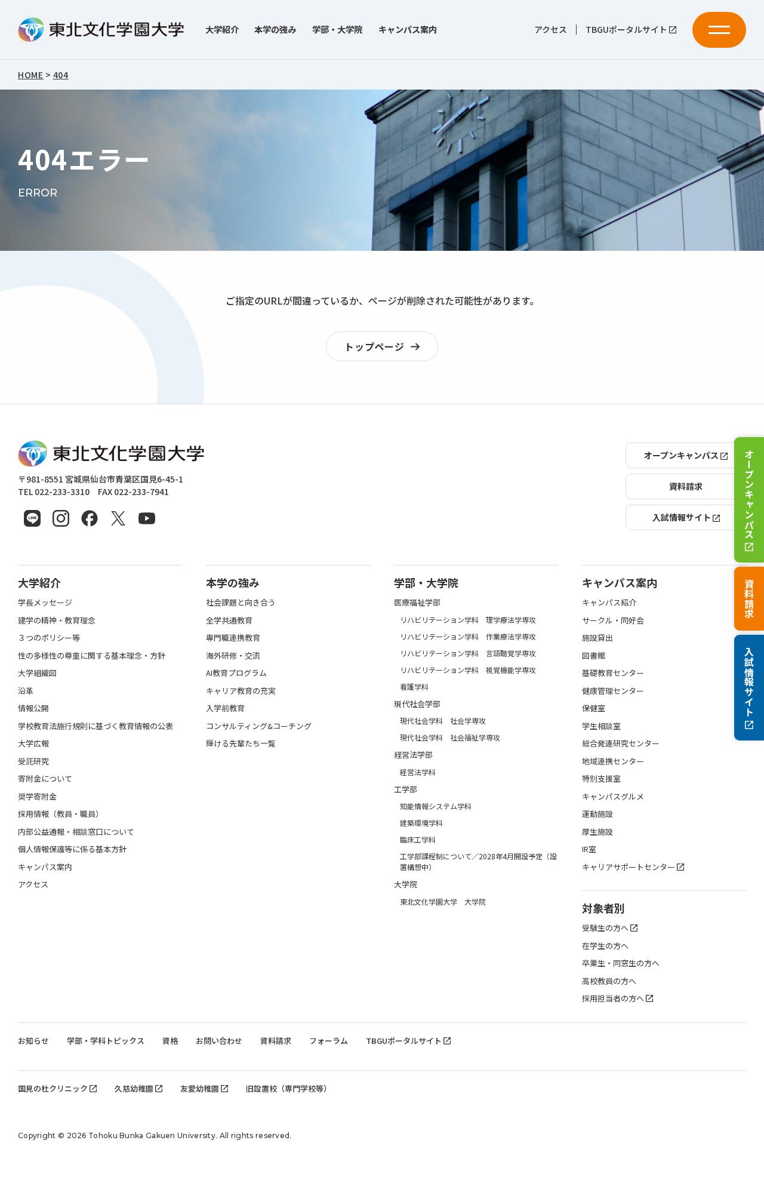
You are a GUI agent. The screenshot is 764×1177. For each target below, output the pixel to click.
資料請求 (749, 599)
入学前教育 (225, 708)
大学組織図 (37, 672)
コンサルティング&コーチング (259, 726)
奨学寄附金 (37, 796)
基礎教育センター (613, 672)
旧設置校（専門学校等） (288, 1088)
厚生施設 (597, 831)
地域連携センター (613, 761)
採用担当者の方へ (613, 998)
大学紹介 (222, 29)
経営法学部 (413, 754)
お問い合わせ (219, 1040)
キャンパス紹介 (609, 602)
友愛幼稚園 (199, 1088)
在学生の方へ (605, 945)
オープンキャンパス (749, 493)
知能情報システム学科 (436, 806)
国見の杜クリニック (53, 1088)
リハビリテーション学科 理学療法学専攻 (468, 619)
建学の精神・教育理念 (57, 620)
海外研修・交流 (233, 655)
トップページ (374, 346)
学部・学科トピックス (105, 1040)
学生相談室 (601, 726)
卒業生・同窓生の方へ (621, 963)
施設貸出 (597, 637)
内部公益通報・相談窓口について (76, 831)
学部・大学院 (337, 29)
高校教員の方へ (609, 981)
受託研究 (33, 761)
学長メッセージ (45, 602)
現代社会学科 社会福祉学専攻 (450, 737)
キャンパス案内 (407, 29)
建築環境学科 (421, 823)
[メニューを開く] (719, 30)
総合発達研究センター (621, 743)
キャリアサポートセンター (628, 866)
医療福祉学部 (417, 602)
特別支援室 (601, 778)
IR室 (589, 849)
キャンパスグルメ (613, 796)
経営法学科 (418, 772)
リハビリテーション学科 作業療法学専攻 (468, 636)
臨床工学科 (418, 839)
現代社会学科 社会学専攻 (443, 720)
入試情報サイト (749, 682)
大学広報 (33, 743)
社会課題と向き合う (241, 602)
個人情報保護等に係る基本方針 (72, 849)
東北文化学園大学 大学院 (443, 901)
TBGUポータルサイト (626, 29)
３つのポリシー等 (49, 637)
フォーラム (328, 1040)
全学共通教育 (229, 620)
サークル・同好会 (613, 620)
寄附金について (45, 778)
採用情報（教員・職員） (60, 813)
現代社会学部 (417, 703)
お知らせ (33, 1040)
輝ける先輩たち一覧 (241, 743)
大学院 (405, 884)
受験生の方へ (605, 927)
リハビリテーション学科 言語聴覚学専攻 (468, 653)
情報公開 (33, 708)
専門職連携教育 (233, 637)
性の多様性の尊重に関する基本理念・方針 (91, 655)
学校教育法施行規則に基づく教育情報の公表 (95, 726)
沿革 (25, 690)
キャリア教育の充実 (241, 690)
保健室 (593, 708)
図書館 (593, 655)
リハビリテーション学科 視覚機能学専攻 (468, 670)
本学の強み (275, 29)
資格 (170, 1040)
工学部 (405, 789)
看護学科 (414, 686)
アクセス (550, 29)
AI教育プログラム (236, 672)
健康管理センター (613, 690)
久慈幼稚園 (134, 1088)
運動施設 (597, 813)
